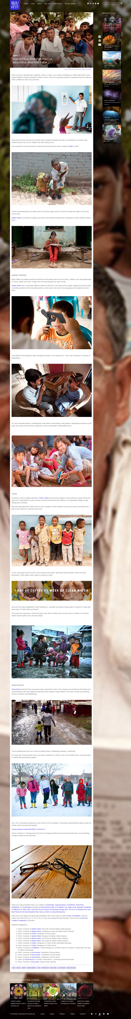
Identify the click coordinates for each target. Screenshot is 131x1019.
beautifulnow (71, 967)
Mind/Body (15, 907)
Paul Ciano (35, 962)
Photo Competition (73, 916)
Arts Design (58, 3)
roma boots (45, 967)
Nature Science (70, 3)
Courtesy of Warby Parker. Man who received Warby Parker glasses (78, 69)
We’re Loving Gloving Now (55, 912)
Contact (83, 1014)
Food (33, 3)
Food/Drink (71, 905)
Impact (39, 3)
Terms (72, 1014)
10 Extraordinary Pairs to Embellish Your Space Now (57, 907)
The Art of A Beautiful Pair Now (80, 909)
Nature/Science (60, 905)
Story (43, 1014)
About (52, 1014)
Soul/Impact (27, 907)
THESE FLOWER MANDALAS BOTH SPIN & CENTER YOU (18, 1004)
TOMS (70, 146)
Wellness (48, 3)
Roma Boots (16, 689)
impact (19, 967)
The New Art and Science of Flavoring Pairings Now (49, 909)
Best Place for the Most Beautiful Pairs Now (27, 912)
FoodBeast (35, 948)
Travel (26, 3)
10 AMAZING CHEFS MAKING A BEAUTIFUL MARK (50, 1004)
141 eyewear (61, 967)
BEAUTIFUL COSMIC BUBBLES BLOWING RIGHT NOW (83, 1004)
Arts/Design (50, 905)
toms (38, 967)
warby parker (31, 967)
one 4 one (53, 967)
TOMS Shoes (44, 498)
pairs (23, 967)
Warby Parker (16, 218)
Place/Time (80, 905)
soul (13, 967)
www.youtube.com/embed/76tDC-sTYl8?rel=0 (28, 829)
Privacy (62, 1014)
